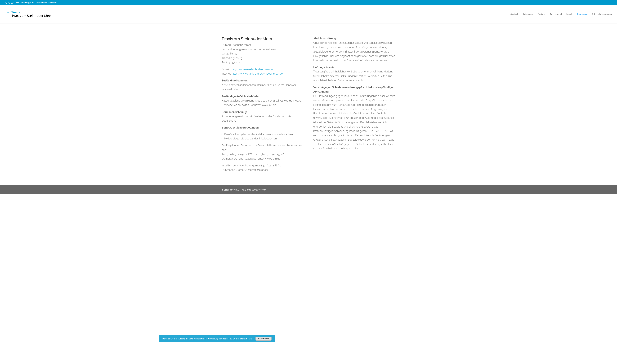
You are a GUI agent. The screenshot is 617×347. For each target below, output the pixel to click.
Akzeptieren (263, 338)
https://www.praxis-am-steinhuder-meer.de (257, 73)
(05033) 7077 (13, 2)
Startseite (514, 14)
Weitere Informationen (242, 339)
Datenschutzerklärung (602, 14)
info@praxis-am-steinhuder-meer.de (252, 69)
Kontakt (569, 14)
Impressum (582, 14)
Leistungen (528, 14)
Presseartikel (556, 14)
